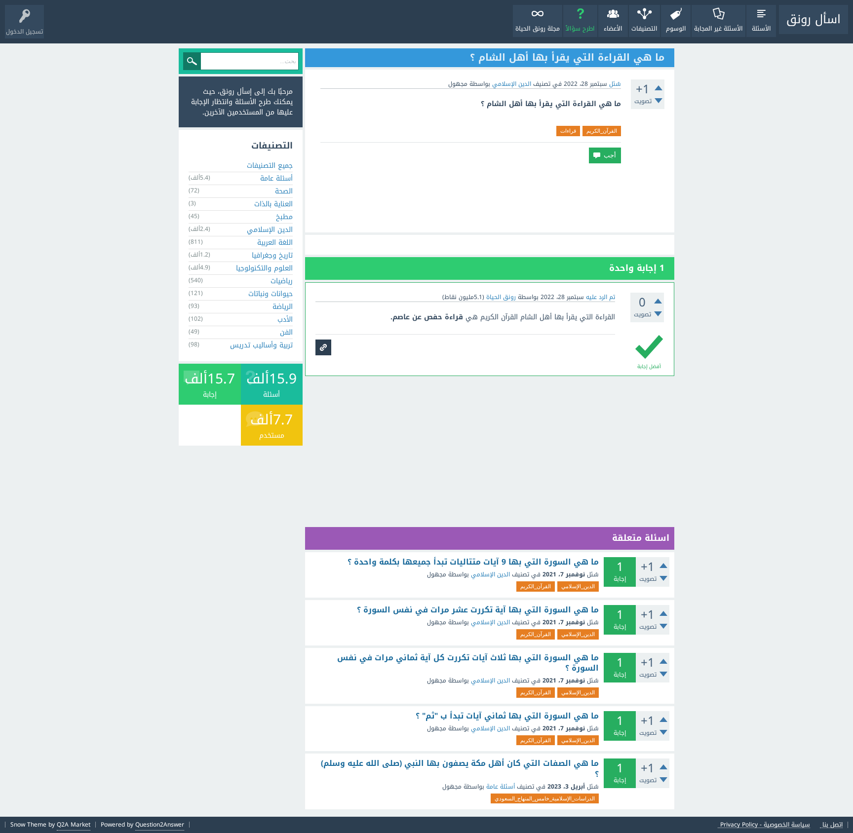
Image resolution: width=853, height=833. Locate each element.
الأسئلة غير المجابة (718, 29)
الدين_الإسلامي (578, 586)
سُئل (615, 83)
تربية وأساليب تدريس (261, 345)
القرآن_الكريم (601, 131)
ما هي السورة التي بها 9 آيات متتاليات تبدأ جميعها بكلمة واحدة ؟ (473, 562)
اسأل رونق (813, 19)
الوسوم (676, 29)
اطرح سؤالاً (580, 29)
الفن (286, 332)
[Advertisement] (489, 198)
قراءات (568, 131)
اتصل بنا (832, 825)
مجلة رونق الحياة (537, 29)
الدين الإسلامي (511, 83)
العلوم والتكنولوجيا (264, 268)
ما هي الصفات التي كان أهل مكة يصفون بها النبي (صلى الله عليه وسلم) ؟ (460, 768)
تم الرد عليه (600, 297)
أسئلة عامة (500, 786)
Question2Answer (159, 824)
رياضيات (282, 281)
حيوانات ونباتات (270, 294)
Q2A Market (73, 824)
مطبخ (284, 217)
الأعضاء (613, 29)
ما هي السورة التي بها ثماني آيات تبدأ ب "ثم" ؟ (507, 716)
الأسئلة (761, 29)
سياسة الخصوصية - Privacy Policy (765, 825)
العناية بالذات (273, 204)
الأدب (285, 319)
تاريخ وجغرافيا (272, 255)
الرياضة (282, 306)
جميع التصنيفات (270, 165)
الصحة (284, 191)
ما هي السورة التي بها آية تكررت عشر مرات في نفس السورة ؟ (478, 610)
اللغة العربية (275, 242)
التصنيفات (644, 29)
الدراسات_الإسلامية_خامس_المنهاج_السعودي (545, 798)
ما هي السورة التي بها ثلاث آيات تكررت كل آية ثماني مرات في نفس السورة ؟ (468, 663)
